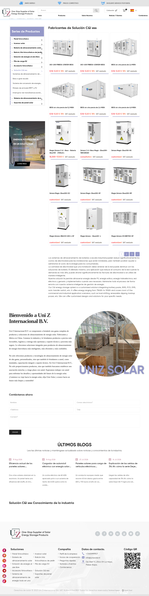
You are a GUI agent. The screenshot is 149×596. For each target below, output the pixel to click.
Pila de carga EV (20, 61)
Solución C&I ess (20, 70)
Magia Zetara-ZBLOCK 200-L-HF (62, 236)
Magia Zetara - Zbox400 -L (90, 236)
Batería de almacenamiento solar (27, 48)
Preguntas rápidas (68, 560)
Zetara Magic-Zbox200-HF (90, 193)
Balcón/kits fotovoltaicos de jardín (28, 52)
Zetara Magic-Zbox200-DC (60, 193)
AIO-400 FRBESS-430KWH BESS (92, 65)
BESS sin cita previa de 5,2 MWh (62, 107)
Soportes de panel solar (23, 103)
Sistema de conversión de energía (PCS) (29, 83)
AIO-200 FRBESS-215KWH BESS (61, 65)
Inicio (40, 15)
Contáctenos (143, 15)
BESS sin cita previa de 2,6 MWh (123, 65)
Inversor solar (19, 43)
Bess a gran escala (20, 79)
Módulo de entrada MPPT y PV (25, 88)
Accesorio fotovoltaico (23, 66)
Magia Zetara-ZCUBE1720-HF (122, 236)
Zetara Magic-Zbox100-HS (121, 150)
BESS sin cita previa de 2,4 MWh (92, 107)
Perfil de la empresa (68, 554)
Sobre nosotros (87, 15)
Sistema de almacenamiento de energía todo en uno (35, 98)
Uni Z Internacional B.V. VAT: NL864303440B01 (59, 590)
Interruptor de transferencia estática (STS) (30, 93)
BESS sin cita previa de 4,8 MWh (123, 107)
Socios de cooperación (70, 557)
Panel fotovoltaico (21, 39)
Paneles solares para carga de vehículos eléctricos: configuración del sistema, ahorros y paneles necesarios (91, 465)
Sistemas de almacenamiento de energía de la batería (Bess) (37, 74)
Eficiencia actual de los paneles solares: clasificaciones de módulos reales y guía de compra (22, 465)
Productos (61, 15)
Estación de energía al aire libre (26, 57)
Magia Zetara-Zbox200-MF (121, 193)
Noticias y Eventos (115, 15)
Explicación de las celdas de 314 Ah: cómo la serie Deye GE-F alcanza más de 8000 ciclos (123, 465)
